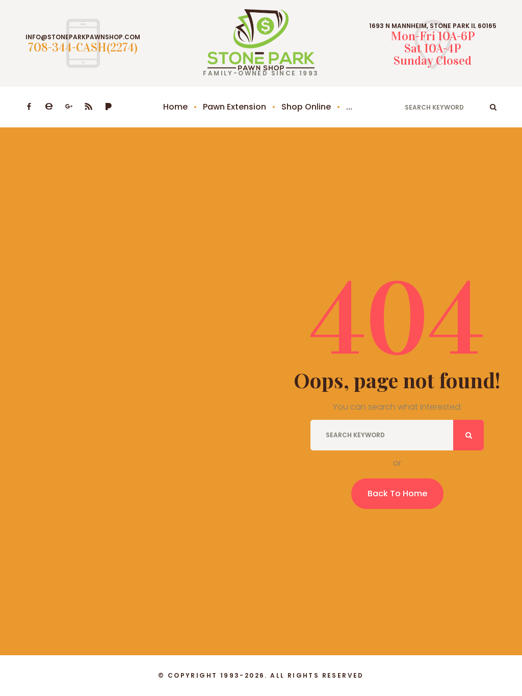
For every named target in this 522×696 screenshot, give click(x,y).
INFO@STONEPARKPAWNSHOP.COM (82, 37)
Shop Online (306, 107)
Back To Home (397, 493)
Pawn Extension (234, 107)
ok (493, 107)
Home (175, 107)
